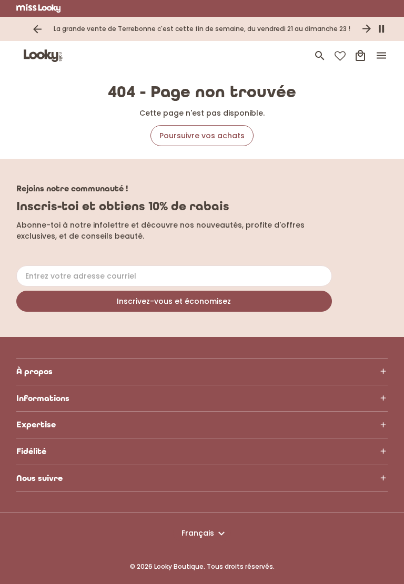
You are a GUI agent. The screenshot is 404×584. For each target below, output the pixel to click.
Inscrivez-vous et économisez (174, 301)
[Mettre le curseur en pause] (381, 29)
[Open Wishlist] (340, 56)
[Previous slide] (37, 29)
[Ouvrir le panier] (360, 55)
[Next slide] (366, 29)
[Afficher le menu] (381, 55)
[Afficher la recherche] (320, 55)
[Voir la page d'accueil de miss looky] (38, 8)
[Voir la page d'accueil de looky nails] (45, 55)
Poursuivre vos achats (202, 135)
